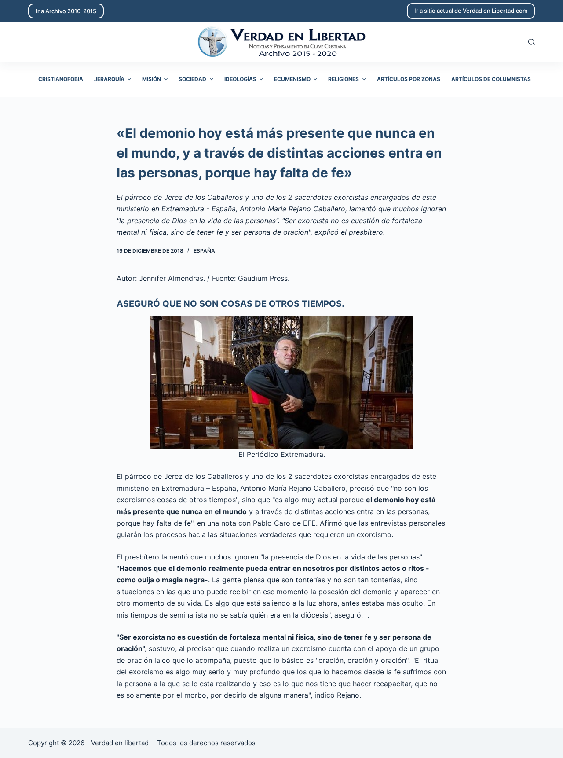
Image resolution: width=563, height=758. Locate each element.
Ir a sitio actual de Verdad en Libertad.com (470, 10)
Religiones (343, 79)
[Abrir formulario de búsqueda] (531, 42)
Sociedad (192, 79)
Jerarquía (109, 79)
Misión (151, 79)
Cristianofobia (60, 79)
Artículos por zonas (408, 79)
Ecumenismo (292, 79)
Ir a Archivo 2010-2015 (66, 11)
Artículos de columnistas (491, 79)
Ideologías (240, 79)
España (204, 250)
